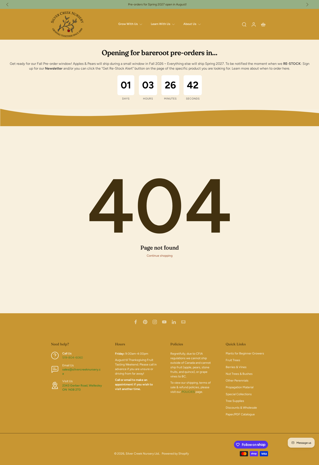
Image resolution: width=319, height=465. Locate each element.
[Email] (183, 322)
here (285, 68)
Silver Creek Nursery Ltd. (143, 453)
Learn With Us (160, 24)
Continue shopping (160, 256)
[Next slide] (307, 4)
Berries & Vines (236, 367)
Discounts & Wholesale (241, 408)
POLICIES (188, 392)
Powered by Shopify (175, 453)
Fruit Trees (233, 360)
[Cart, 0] (263, 24)
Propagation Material (239, 387)
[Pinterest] (145, 322)
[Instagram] (155, 322)
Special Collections (239, 394)
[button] (76, 344)
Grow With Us (128, 24)
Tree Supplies (235, 401)
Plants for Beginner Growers (245, 354)
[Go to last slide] (7, 4)
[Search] (244, 24)
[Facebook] (135, 322)
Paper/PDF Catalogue (240, 414)
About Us (189, 24)
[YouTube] (164, 322)
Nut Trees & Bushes (239, 374)
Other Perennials (237, 381)
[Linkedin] (174, 322)
